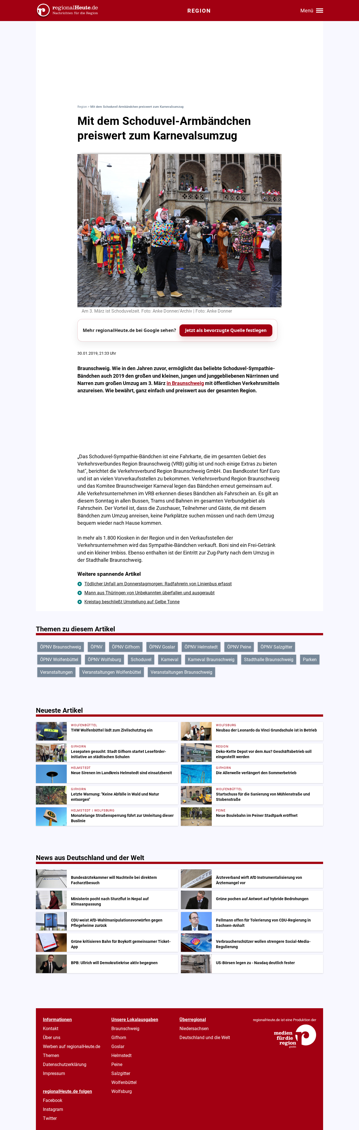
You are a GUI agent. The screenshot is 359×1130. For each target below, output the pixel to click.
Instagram (53, 1109)
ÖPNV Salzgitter (276, 647)
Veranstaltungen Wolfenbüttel (111, 672)
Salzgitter (120, 1073)
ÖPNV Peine (239, 647)
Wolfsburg (121, 1091)
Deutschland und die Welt (205, 1037)
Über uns (51, 1037)
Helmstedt (121, 1055)
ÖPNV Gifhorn (126, 647)
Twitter (50, 1118)
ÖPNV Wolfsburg (104, 659)
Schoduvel (141, 659)
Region (82, 107)
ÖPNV (96, 647)
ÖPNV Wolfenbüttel (59, 659)
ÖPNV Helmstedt (201, 647)
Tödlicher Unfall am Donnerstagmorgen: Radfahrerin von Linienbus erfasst (158, 583)
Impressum (54, 1073)
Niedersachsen (194, 1028)
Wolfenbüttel (124, 1082)
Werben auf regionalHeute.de (71, 1046)
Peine (116, 1064)
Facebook (52, 1100)
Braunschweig (125, 1028)
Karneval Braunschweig (211, 659)
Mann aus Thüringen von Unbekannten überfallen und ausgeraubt (149, 592)
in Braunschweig (185, 383)
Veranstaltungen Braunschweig (181, 672)
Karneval (169, 659)
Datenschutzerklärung (64, 1064)
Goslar (117, 1046)
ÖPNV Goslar (162, 647)
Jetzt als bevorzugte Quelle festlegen (226, 330)
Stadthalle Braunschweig (268, 659)
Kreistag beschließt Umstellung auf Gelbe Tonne (132, 601)
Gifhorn (118, 1037)
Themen (51, 1055)
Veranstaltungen (56, 672)
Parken (310, 659)
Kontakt (50, 1028)
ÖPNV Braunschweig (60, 647)
